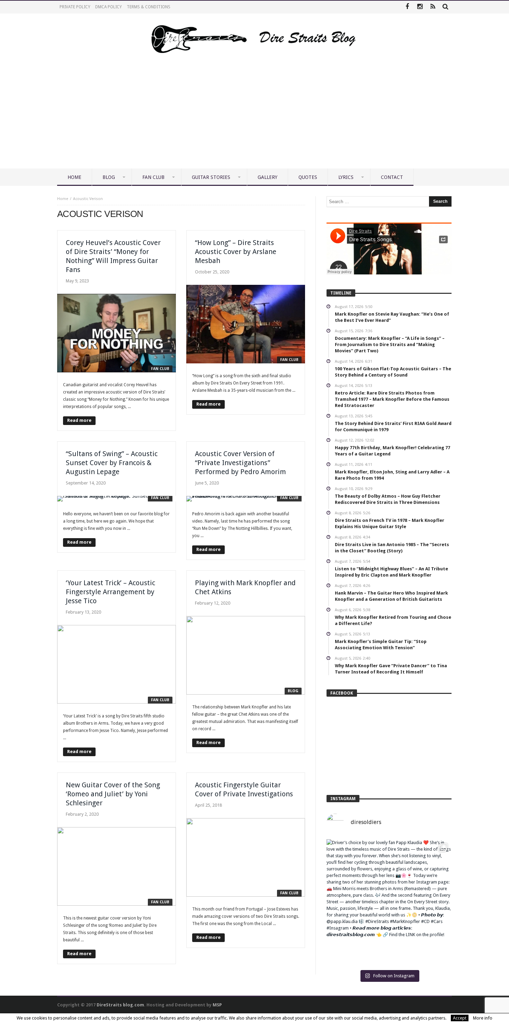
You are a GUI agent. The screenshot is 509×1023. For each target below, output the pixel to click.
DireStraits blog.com (120, 1004)
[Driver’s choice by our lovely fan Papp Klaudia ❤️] (389, 901)
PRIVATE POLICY (75, 6)
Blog (293, 691)
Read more (79, 420)
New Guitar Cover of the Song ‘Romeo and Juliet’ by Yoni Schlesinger (113, 794)
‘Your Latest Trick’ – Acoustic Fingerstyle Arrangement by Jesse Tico (110, 592)
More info (482, 1018)
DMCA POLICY (108, 6)
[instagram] (419, 7)
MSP (217, 1004)
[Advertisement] (254, 116)
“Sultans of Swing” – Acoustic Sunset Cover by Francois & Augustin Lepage (112, 463)
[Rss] (432, 7)
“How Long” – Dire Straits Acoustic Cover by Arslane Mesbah (235, 251)
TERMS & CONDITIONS (148, 6)
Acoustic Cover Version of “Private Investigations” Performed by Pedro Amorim (240, 463)
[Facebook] (407, 7)
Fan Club (160, 368)
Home (62, 199)
